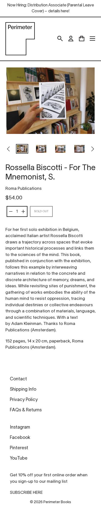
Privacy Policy (24, 400)
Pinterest (19, 448)
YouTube (18, 458)
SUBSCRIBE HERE (26, 493)
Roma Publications (23, 189)
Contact (18, 379)
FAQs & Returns (26, 410)
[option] (22, 149)
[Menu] (92, 38)
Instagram (20, 427)
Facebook (20, 438)
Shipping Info (23, 389)
